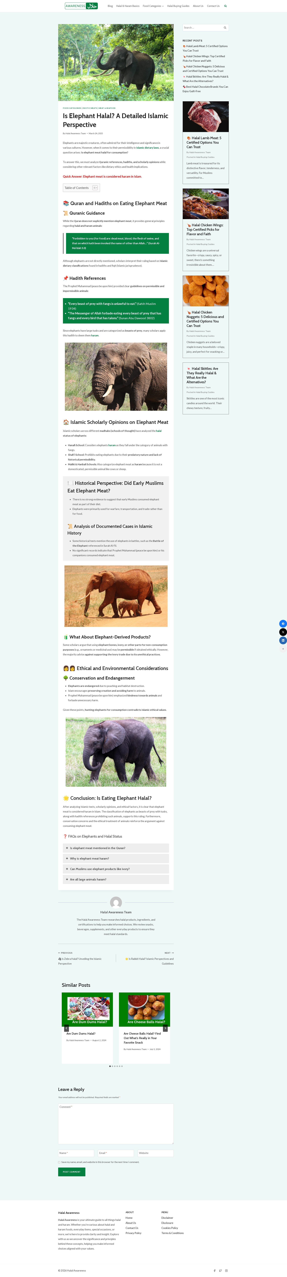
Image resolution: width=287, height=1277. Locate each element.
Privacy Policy (133, 1233)
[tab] (110, 1066)
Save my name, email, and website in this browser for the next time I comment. (100, 1162)
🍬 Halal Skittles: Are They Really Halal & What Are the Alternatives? (202, 375)
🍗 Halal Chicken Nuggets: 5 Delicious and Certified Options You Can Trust (205, 319)
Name (63, 1153)
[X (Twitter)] (283, 632)
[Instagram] (226, 1270)
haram (95, 335)
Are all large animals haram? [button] (88, 879)
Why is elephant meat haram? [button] (89, 858)
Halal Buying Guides (178, 5)
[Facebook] (214, 1270)
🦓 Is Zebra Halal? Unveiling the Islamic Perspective (79, 958)
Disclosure (167, 1222)
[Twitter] (220, 1270)
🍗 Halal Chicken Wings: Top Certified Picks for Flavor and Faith (205, 229)
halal (158, 430)
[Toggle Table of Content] (93, 187)
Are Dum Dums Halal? (81, 1033)
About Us (198, 5)
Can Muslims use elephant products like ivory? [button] (100, 869)
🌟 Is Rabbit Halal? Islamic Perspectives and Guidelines (149, 958)
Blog (110, 5)
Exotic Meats (90, 108)
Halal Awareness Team (76, 133)
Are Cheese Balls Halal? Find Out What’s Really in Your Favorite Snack (142, 1038)
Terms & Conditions (172, 1233)
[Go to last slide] (66, 1028)
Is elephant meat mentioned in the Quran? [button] (97, 848)
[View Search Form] (225, 6)
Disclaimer (167, 1217)
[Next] (165, 1028)
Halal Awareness (67, 1219)
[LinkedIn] (283, 640)
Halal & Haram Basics (127, 5)
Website (143, 1153)
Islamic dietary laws (147, 147)
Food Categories (72, 108)
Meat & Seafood (107, 108)
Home (129, 1217)
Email (103, 1153)
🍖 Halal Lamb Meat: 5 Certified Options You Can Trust (204, 142)
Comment (65, 1106)
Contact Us (213, 5)
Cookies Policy (169, 1228)
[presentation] (87, 1009)
